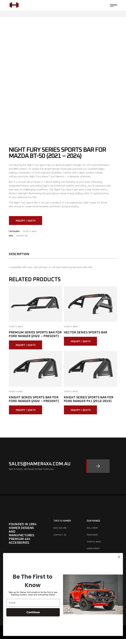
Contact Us (60, 535)
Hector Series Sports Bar (85, 332)
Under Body (93, 549)
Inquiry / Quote (26, 221)
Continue (33, 612)
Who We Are (60, 528)
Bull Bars (92, 528)
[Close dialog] (119, 557)
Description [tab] (19, 254)
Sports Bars (30, 232)
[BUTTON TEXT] (98, 466)
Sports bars (94, 542)
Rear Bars (92, 535)
